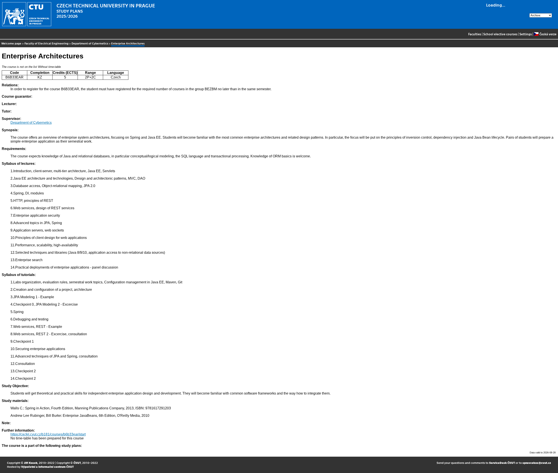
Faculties (474, 34)
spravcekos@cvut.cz (536, 462)
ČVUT (77, 462)
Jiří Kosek (30, 462)
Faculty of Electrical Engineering (46, 43)
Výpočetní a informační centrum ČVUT (47, 466)
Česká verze (547, 34)
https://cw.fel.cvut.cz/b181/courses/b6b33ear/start (48, 434)
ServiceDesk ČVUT (502, 462)
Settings (525, 34)
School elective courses (500, 34)
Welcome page (11, 43)
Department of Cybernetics (89, 43)
